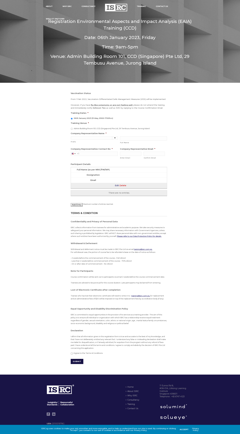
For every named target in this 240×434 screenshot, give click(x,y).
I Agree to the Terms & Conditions (88, 353)
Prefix (73, 142)
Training (141, 6)
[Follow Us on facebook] (48, 414)
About (49, 6)
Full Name (124, 143)
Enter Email (125, 158)
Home (130, 387)
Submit (77, 361)
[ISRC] (116, 6)
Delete (122, 185)
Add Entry (77, 205)
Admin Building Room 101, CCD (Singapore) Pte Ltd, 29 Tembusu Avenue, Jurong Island (112, 128)
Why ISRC (67, 6)
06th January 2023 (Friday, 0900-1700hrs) (93, 118)
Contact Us (162, 6)
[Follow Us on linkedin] (53, 414)
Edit (117, 185)
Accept (184, 429)
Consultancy (88, 6)
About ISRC (133, 391)
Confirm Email (150, 158)
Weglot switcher (55, 19)
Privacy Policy (195, 429)
